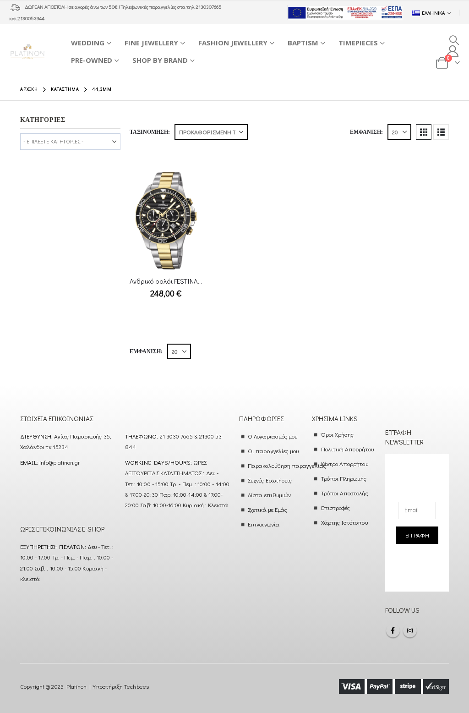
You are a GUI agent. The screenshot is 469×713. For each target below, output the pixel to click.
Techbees (136, 686)
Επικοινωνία (263, 524)
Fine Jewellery (151, 42)
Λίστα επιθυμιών (269, 495)
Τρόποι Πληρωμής (344, 478)
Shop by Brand (160, 60)
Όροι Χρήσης (337, 434)
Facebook (393, 630)
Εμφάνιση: (366, 132)
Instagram (410, 630)
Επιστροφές (335, 507)
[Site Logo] (27, 51)
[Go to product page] (166, 220)
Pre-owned (91, 60)
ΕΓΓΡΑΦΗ (417, 535)
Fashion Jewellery (232, 42)
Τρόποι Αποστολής (344, 493)
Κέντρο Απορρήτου (344, 463)
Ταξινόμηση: (150, 132)
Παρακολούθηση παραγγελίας (287, 465)
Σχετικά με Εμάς (267, 509)
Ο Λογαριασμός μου (272, 436)
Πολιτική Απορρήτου (347, 449)
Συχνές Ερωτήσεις (270, 480)
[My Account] (453, 51)
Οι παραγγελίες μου (273, 451)
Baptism (303, 42)
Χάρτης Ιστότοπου (344, 522)
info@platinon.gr (59, 462)
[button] (454, 39)
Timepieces (358, 42)
